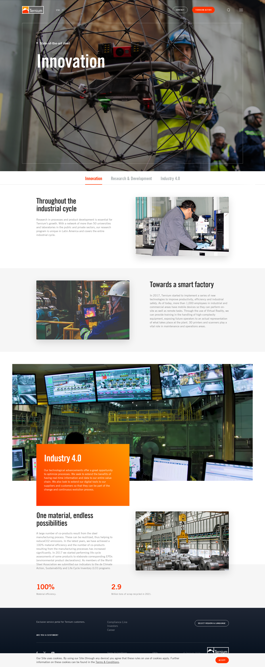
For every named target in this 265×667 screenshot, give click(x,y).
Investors (112, 625)
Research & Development (131, 178)
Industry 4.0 (170, 178)
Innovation (93, 178)
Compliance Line (117, 622)
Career (111, 629)
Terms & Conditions (117, 653)
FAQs (155, 653)
